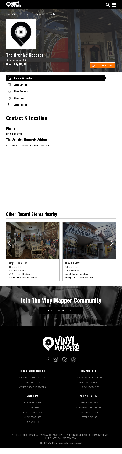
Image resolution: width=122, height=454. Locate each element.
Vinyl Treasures (17, 263)
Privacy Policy (89, 412)
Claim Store (104, 65)
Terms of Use (89, 417)
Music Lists (32, 422)
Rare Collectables (89, 382)
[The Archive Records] (61, 34)
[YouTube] (65, 360)
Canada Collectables (89, 377)
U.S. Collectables (89, 387)
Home (9, 14)
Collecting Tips (32, 412)
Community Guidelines (89, 407)
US (14, 14)
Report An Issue (89, 402)
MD (19, 14)
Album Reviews (32, 402)
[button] (112, 244)
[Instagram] (56, 360)
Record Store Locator (32, 377)
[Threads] (73, 360)
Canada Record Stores (32, 387)
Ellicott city (28, 14)
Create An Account (61, 310)
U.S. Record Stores (32, 382)
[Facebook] (48, 360)
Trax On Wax (72, 263)
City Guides (32, 407)
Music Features (32, 417)
